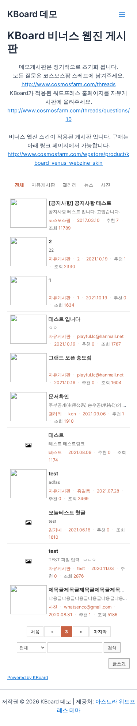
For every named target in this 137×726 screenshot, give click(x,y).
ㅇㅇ (53, 327)
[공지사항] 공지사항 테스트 (80, 203)
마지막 (100, 631)
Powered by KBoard (27, 677)
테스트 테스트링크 (67, 443)
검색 (112, 647)
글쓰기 (119, 663)
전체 (19, 185)
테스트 (56, 435)
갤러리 (69, 185)
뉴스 (89, 185)
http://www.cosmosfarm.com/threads (69, 84)
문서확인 (59, 396)
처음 (35, 631)
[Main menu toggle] (122, 14)
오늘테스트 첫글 (67, 512)
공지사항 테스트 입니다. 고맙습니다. (84, 211)
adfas (54, 482)
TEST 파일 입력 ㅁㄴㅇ (73, 559)
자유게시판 (43, 185)
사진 (105, 185)
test (53, 473)
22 (51, 250)
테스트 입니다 (64, 319)
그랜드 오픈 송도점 (70, 357)
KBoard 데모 (32, 14)
